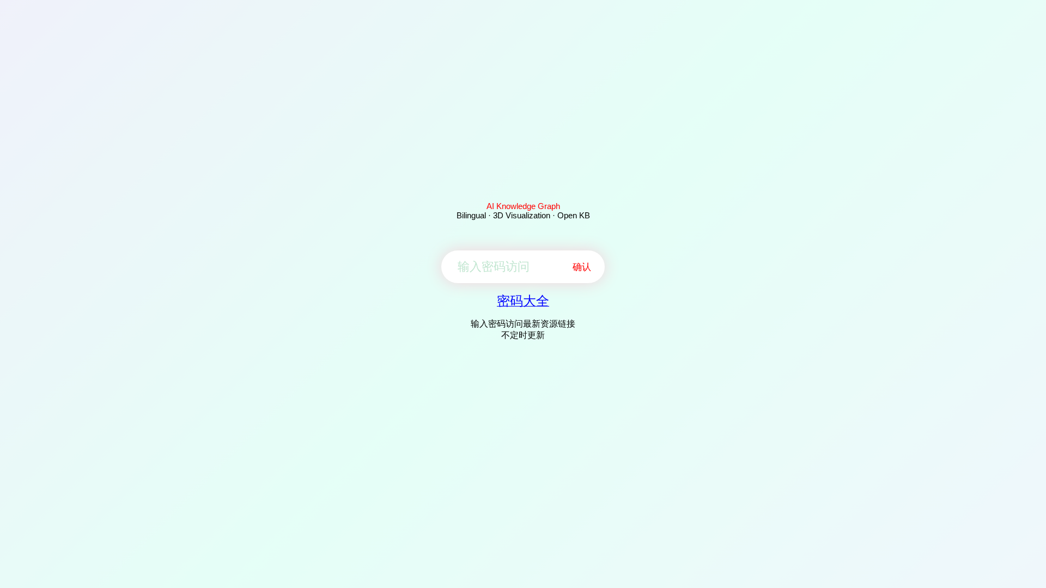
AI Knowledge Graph (523, 206)
